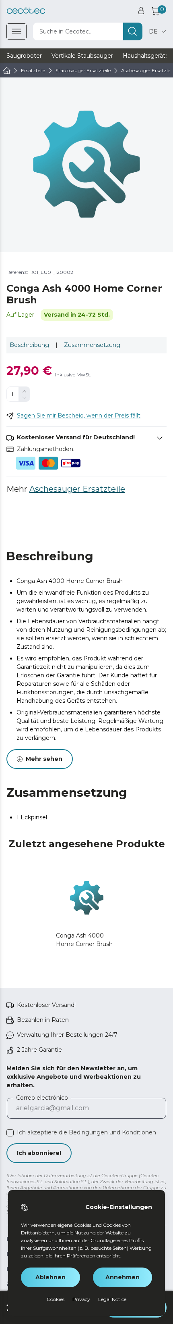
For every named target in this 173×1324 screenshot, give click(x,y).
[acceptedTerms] (10, 1132)
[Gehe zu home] (6, 70)
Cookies (55, 1299)
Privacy (81, 1299)
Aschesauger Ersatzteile (77, 489)
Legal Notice (112, 1299)
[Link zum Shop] (25, 10)
